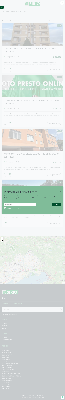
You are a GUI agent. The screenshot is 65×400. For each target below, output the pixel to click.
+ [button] (2, 238)
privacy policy (17, 208)
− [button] (2, 240)
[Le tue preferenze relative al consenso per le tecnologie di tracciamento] (62, 397)
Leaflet (63, 283)
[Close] (60, 191)
